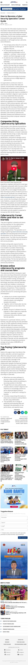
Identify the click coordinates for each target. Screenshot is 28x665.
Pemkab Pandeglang (8, 629)
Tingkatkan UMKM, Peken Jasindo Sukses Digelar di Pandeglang (7, 441)
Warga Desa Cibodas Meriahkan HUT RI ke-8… (14, 602)
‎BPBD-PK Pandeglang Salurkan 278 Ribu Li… (16, 613)
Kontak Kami (7, 644)
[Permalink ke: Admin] (2, 24)
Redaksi (7, 642)
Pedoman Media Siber (20, 644)
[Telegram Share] (22, 412)
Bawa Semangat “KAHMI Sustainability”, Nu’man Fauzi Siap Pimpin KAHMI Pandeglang (20, 476)
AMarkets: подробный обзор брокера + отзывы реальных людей (6, 420)
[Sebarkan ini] (15, 412)
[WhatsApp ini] (25, 412)
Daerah (2, 601)
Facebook (8, 650)
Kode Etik (20, 639)
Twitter (21, 650)
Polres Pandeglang (8, 624)
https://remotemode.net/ (8, 197)
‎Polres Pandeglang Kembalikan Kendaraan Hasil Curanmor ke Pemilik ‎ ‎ (21, 442)
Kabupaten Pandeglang (9, 621)
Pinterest (8, 652)
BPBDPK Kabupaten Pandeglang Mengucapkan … (15, 607)
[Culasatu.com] (14, 2)
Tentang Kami (20, 642)
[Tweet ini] (18, 412)
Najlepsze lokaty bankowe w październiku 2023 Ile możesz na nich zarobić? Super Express (21, 420)
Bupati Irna (6, 631)
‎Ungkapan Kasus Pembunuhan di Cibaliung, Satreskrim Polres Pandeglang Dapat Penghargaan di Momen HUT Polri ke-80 (7, 477)
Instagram (21, 652)
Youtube (21, 654)
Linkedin (8, 654)
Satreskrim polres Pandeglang (11, 626)
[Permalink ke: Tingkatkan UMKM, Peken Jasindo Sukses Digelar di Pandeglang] (7, 435)
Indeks (7, 639)
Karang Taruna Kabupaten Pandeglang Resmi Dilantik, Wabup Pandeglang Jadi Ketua (6, 458)
